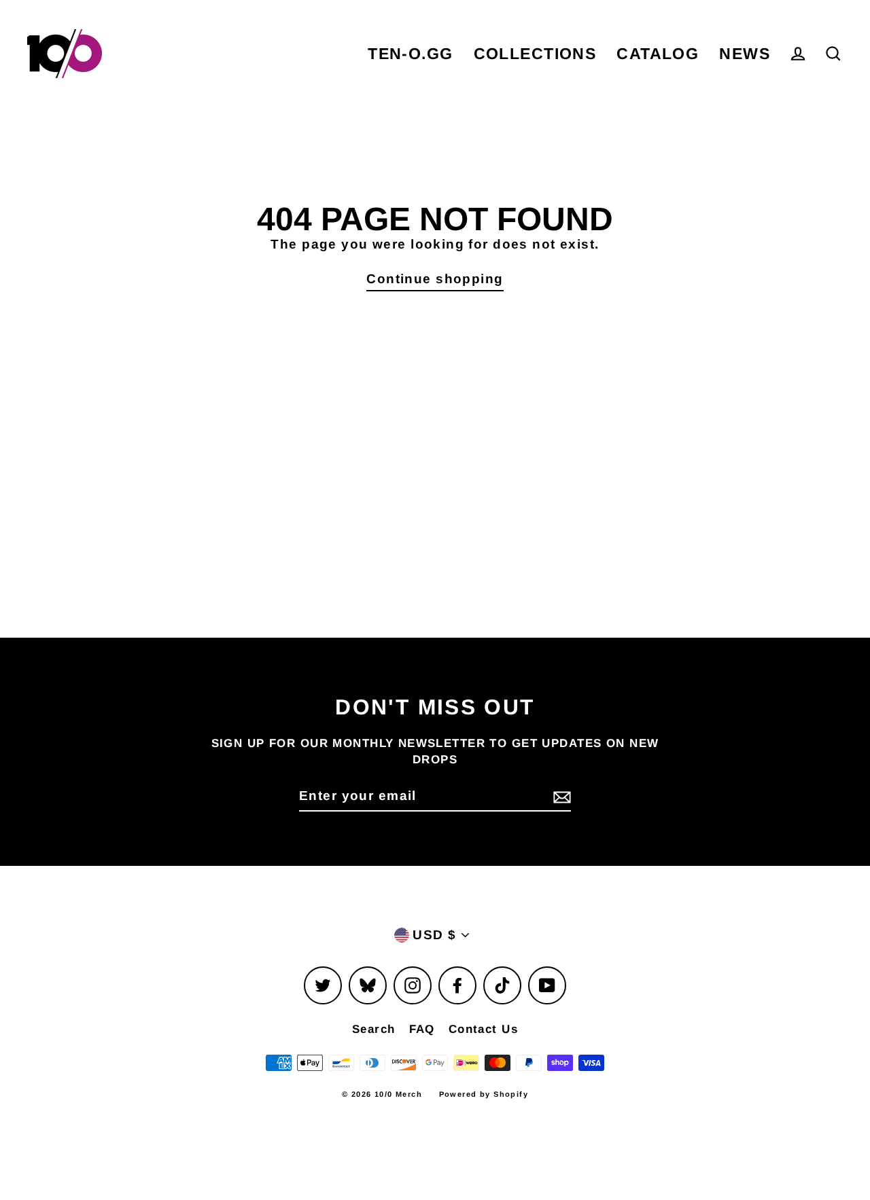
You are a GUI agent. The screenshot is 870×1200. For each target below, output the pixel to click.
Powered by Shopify (484, 1094)
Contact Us (483, 1029)
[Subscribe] (560, 797)
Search (374, 1029)
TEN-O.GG (410, 53)
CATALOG (657, 53)
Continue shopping (434, 279)
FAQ (422, 1029)
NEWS (744, 53)
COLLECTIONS (535, 53)
